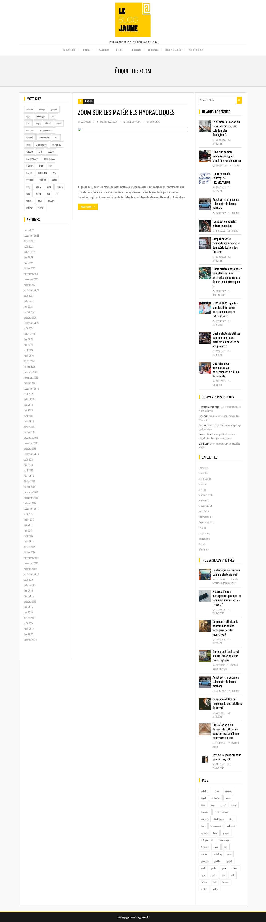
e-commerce (41, 144)
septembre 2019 (31, 388)
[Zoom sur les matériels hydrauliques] (133, 154)
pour (54, 172)
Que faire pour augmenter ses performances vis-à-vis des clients (226, 369)
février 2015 (29, 618)
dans (28, 144)
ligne (41, 165)
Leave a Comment (134, 121)
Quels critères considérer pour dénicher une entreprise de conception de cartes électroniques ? (227, 277)
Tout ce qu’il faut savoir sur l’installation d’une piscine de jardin (217, 436)
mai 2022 (28, 263)
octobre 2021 (30, 285)
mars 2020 (29, 356)
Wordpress (204, 549)
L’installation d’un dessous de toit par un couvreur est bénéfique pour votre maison (226, 731)
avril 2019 (28, 416)
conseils (29, 137)
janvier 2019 (29, 432)
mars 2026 (29, 230)
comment (30, 130)
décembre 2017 (31, 492)
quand (54, 179)
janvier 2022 (29, 268)
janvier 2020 (30, 366)
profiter (43, 179)
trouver (51, 200)
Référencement (205, 517)
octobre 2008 (30, 640)
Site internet (204, 533)
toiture (29, 200)
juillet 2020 (29, 334)
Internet (87, 49)
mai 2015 (28, 612)
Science (119, 49)
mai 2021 (28, 306)
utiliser (29, 207)
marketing (42, 172)
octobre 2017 (30, 503)
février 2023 (29, 241)
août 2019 (28, 394)
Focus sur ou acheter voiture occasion (224, 223)
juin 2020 (28, 339)
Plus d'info (86, 206)
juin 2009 (28, 634)
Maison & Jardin (173, 49)
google (51, 151)
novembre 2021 (31, 279)
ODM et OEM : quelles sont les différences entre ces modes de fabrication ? (225, 309)
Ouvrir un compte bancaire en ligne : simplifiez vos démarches (227, 156)
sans (28, 193)
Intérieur (203, 484)
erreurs (29, 151)
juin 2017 (28, 525)
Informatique (69, 49)
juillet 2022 (29, 252)
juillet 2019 (29, 399)
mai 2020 (28, 345)
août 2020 (29, 328)
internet (29, 165)
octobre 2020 (30, 317)
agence (42, 109)
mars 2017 (28, 541)
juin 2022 (28, 257)
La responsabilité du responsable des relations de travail (227, 703)
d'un (56, 137)
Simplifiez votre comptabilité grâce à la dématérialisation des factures (226, 245)
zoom (115, 121)
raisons (60, 186)
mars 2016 (29, 596)
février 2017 (29, 547)
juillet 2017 (29, 519)
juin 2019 (28, 405)
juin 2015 (28, 607)
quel (28, 186)
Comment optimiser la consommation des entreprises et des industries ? (225, 628)
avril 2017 (28, 536)
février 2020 (29, 361)
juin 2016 (28, 590)
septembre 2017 (31, 508)
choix (59, 123)
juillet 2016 (29, 585)
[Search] (239, 100)
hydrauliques (106, 121)
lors (50, 165)
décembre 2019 (31, 372)
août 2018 (28, 459)
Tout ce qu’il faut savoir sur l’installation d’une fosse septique (226, 655)
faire (40, 151)
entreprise (56, 144)
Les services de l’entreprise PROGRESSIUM (221, 178)
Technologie (135, 49)
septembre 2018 (31, 454)
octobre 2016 (30, 569)
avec (53, 116)
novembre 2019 (31, 377)
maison (29, 172)
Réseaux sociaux (206, 522)
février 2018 (29, 481)
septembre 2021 (31, 290)
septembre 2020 (31, 323)
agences (53, 109)
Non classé (204, 511)
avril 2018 (28, 470)
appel (28, 116)
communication (46, 130)
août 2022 (28, 246)
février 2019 (29, 427)
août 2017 (28, 514)
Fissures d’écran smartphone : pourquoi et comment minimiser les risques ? (227, 598)
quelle (38, 186)
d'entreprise (44, 137)
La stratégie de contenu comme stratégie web (226, 572)
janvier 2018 (29, 487)
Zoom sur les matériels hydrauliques (126, 112)
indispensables (32, 158)
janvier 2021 (29, 312)
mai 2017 (28, 530)
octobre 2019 (30, 383)
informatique (49, 158)
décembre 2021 (31, 274)
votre (40, 207)
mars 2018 (29, 476)
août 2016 (28, 579)
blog (37, 123)
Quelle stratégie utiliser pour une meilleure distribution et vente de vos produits (226, 339)
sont (57, 193)
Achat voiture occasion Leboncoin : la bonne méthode (226, 203)
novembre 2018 (31, 443)
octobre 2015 (30, 601)
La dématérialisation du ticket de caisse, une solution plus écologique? (226, 128)
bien (28, 123)
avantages (41, 116)
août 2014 (28, 623)
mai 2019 (28, 410)
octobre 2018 (30, 448)
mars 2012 (29, 629)
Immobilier (204, 473)
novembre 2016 (31, 563)
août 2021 (28, 295)
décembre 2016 (31, 558)
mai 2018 (28, 465)
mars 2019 (29, 421)
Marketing (104, 49)
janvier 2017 (29, 552)
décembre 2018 (31, 437)
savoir (38, 193)
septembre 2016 (31, 574)
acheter (29, 109)
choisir (48, 123)
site (48, 193)
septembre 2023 (31, 235)
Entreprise (153, 49)
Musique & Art (196, 49)
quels (49, 186)
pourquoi (30, 179)
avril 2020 (28, 350)
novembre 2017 (31, 498)
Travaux (88, 101)
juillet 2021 (29, 301)
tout (40, 200)
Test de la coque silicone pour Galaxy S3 (227, 757)
